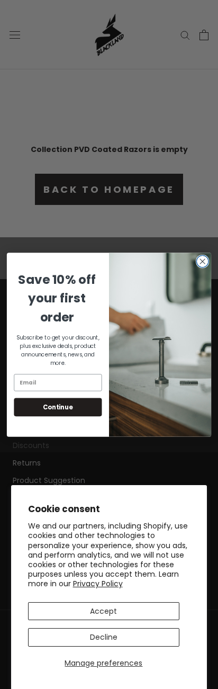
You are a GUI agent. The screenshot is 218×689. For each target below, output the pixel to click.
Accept (103, 611)
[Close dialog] (202, 261)
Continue (57, 406)
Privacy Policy (98, 583)
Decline (103, 637)
